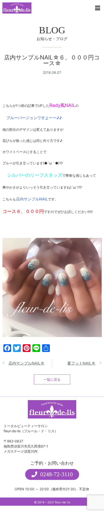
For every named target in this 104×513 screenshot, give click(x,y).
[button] (52, 474)
